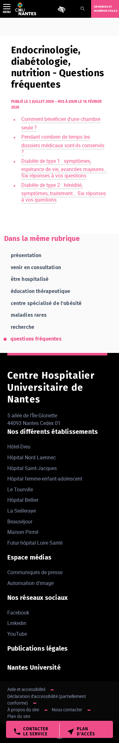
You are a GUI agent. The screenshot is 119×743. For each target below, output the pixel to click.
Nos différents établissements (52, 431)
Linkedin (16, 623)
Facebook (18, 612)
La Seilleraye (21, 510)
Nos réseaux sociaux (37, 597)
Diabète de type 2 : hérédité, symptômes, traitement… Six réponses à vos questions (63, 192)
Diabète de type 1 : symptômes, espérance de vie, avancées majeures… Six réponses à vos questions (64, 168)
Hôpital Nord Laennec (31, 457)
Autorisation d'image (30, 583)
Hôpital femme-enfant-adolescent (44, 478)
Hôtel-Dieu (18, 446)
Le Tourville (20, 489)
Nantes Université (34, 667)
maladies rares (29, 315)
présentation (26, 255)
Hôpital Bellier (22, 499)
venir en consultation (36, 267)
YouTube (17, 633)
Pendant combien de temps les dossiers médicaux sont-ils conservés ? (62, 144)
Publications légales (37, 648)
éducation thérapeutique (40, 291)
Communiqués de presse (35, 572)
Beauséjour (19, 521)
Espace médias (29, 557)
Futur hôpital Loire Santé (35, 542)
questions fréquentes (36, 339)
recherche (22, 327)
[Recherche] (82, 9)
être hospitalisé (30, 279)
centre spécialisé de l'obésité (46, 303)
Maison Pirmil (22, 531)
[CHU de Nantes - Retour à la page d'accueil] (26, 9)
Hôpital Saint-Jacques (32, 468)
